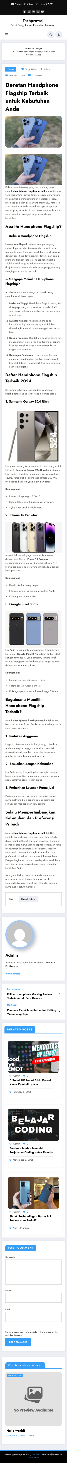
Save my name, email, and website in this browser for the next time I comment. (31, 1333)
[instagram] (38, 11)
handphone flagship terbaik (30, 191)
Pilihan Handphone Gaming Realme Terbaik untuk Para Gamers (29, 996)
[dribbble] (33, 11)
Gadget (11, 69)
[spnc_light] (58, 34)
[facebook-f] (24, 11)
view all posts (12, 973)
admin (47, 69)
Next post (12, 1005)
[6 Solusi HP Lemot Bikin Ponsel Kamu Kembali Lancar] (33, 1056)
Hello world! (15, 1431)
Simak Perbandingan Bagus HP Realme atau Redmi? (30, 1218)
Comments (10, 1257)
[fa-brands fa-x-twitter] (29, 11)
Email (7, 1309)
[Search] (50, 34)
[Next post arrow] (59, 1011)
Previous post (13, 989)
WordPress (36, 1454)
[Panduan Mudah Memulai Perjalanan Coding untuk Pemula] (33, 1124)
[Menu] (7, 35)
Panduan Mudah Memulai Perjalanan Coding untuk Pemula (31, 1150)
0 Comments (37, 75)
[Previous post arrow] (59, 994)
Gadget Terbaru (31, 69)
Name (8, 1290)
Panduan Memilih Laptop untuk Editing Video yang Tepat (31, 1012)
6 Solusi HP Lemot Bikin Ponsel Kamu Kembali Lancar (30, 1082)
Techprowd (33, 20)
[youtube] (42, 11)
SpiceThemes (33, 1457)
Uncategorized (14, 1376)
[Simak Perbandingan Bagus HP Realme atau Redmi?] (33, 1192)
